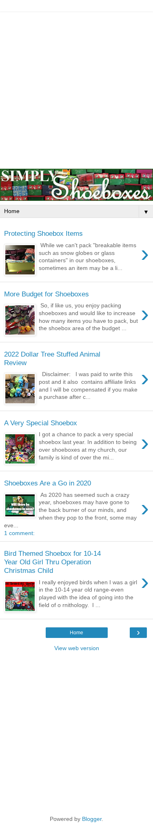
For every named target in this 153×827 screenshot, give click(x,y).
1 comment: (19, 533)
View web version (76, 648)
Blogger (92, 819)
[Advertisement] (76, 88)
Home (76, 632)
